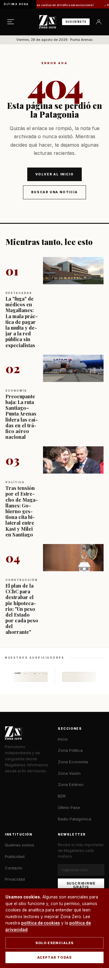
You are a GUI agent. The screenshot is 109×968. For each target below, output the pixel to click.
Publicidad (15, 856)
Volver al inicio (54, 174)
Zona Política (70, 750)
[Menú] (10, 22)
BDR (62, 796)
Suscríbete (75, 21)
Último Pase (69, 807)
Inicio (63, 739)
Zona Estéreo (71, 784)
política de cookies (40, 923)
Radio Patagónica (74, 818)
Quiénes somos (19, 845)
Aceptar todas (54, 957)
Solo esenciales (54, 943)
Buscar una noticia (54, 192)
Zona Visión (69, 773)
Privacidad (15, 879)
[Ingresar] (98, 21)
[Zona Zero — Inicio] (47, 21)
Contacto (13, 867)
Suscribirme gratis (81, 885)
